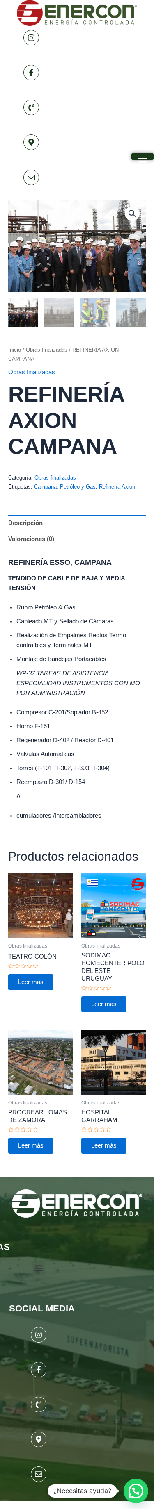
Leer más (31, 982)
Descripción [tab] (25, 523)
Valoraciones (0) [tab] (31, 539)
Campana (45, 487)
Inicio (14, 350)
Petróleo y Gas (78, 487)
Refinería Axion (117, 487)
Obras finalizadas (46, 350)
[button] (132, 213)
